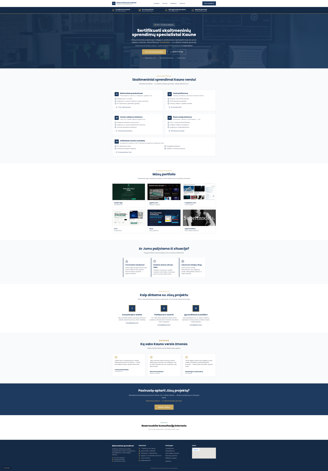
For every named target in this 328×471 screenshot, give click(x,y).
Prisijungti (7, 468)
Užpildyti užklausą (164, 407)
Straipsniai (182, 3)
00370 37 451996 (177, 52)
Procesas (164, 3)
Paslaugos (157, 3)
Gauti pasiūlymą (209, 3)
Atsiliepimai (173, 3)
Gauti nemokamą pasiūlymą (154, 52)
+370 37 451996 (145, 458)
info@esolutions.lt (146, 460)
